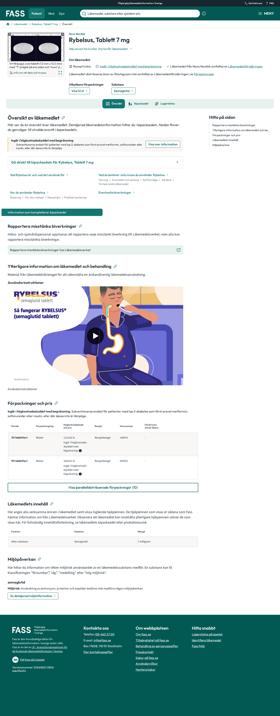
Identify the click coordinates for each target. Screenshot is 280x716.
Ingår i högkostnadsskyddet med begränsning (130, 66)
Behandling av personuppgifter (157, 646)
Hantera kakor (145, 669)
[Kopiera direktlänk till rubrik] (63, 118)
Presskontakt (145, 652)
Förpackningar (204, 74)
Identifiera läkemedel (206, 640)
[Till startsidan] (8, 24)
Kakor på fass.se (147, 658)
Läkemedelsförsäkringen (245, 66)
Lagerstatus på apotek (207, 634)
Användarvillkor (147, 663)
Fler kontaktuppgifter (98, 652)
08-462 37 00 (105, 634)
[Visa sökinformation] (203, 13)
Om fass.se (143, 634)
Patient (37, 13)
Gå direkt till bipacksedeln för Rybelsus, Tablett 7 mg (52, 162)
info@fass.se (102, 640)
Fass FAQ (198, 646)
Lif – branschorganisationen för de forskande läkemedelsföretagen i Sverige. (39, 649)
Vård (51, 13)
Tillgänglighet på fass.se (152, 640)
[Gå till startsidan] (15, 13)
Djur (62, 13)
